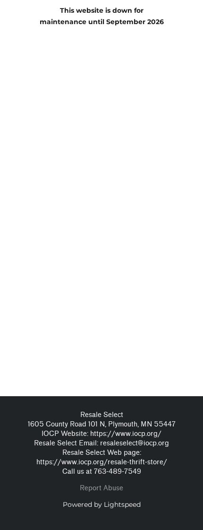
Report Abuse (101, 488)
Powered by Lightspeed (102, 504)
